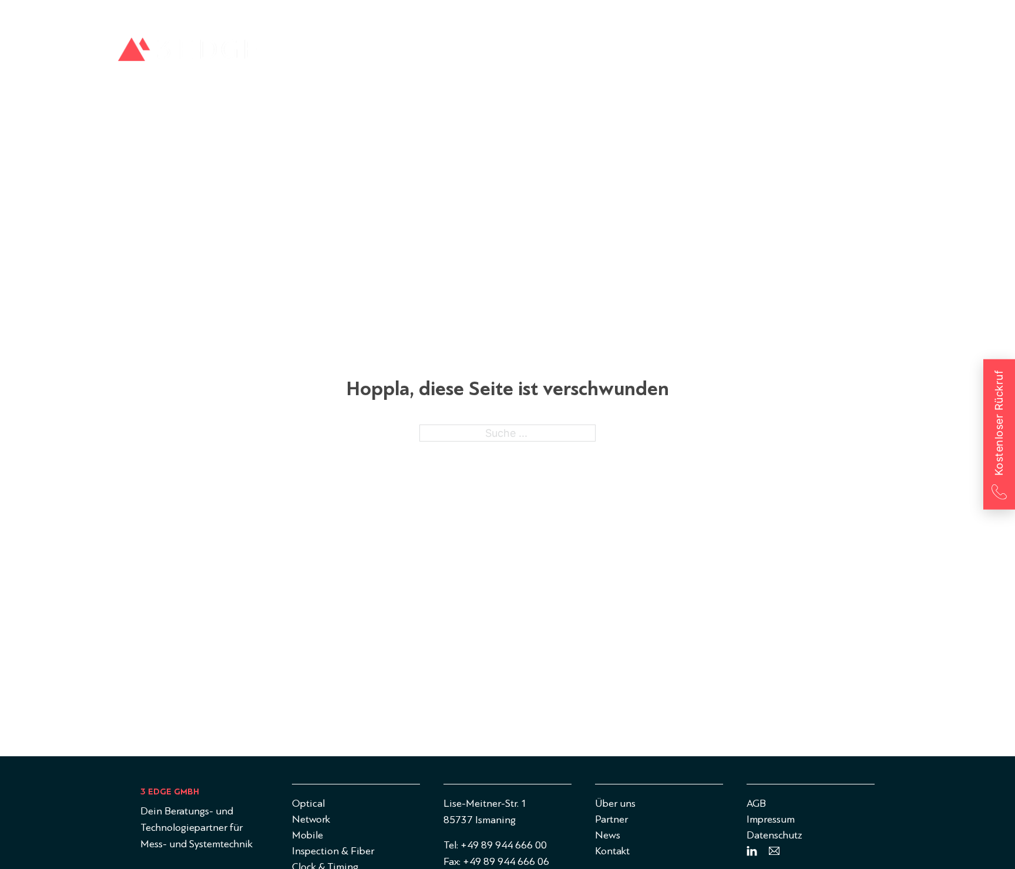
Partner (803, 14)
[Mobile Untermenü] (679, 53)
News (843, 14)
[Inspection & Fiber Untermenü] (795, 53)
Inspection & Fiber (743, 53)
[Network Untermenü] (614, 53)
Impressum (771, 819)
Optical (514, 53)
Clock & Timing (851, 53)
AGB (756, 803)
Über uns (756, 14)
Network (583, 53)
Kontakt (884, 14)
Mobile (652, 53)
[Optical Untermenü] (541, 53)
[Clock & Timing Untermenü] (895, 53)
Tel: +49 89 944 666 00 (495, 845)
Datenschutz (774, 835)
